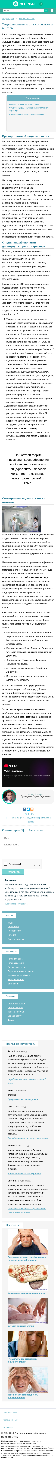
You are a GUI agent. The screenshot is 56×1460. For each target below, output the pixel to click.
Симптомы (13, 926)
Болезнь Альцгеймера (19, 975)
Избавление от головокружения (24, 1173)
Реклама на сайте (10, 1420)
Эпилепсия (13, 984)
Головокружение (16, 963)
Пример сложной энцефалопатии (24, 104)
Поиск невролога (16, 1003)
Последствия (14, 931)
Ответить (23, 904)
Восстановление (16, 939)
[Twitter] (28, 809)
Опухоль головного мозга (20, 971)
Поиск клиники (15, 1007)
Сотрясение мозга (17, 967)
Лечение (12, 935)
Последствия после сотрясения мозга (28, 1138)
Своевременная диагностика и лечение (26, 114)
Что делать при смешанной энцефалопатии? (22, 1360)
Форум (11, 1020)
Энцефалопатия (27, 19)
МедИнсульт (8, 19)
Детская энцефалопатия (21, 1326)
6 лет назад (10, 904)
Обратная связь (10, 1412)
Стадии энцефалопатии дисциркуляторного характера (29, 109)
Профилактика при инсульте (23, 1099)
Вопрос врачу (14, 1016)
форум (31, 821)
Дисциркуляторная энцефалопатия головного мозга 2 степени (27, 1258)
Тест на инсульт (16, 1012)
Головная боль (15, 959)
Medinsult (30, 4)
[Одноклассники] (31, 809)
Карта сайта (8, 1427)
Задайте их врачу (35, 818)
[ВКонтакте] (24, 809)
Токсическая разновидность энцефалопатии (23, 1396)
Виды (10, 922)
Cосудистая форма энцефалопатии (27, 1293)
